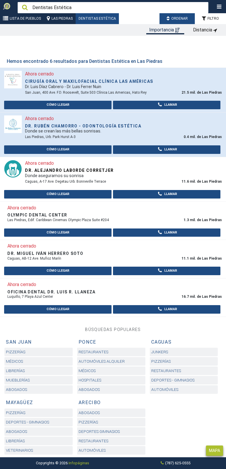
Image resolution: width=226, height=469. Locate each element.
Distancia (203, 30)
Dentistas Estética (97, 18)
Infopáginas (79, 463)
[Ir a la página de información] (13, 79)
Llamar (170, 105)
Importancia (162, 30)
